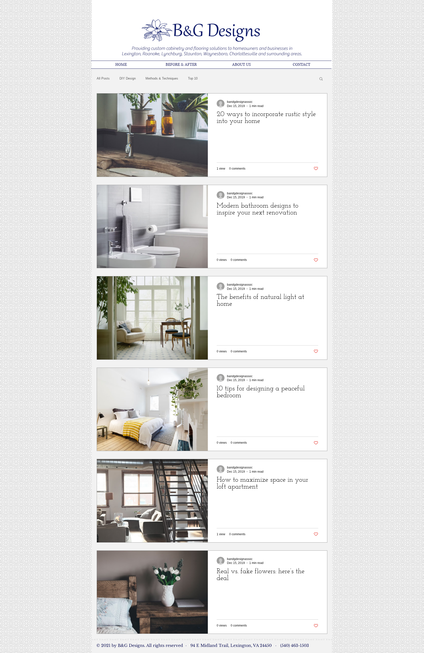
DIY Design (127, 78)
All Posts (103, 78)
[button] (321, 79)
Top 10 (193, 78)
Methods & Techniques (162, 78)
